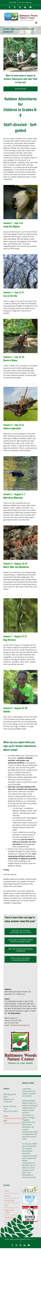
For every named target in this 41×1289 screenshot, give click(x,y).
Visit (6, 1205)
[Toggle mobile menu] (36, 23)
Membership (10, 1217)
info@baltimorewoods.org (19, 1025)
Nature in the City (10, 1223)
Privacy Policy (10, 1200)
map (22, 994)
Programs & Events (9, 1211)
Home (7, 1191)
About (7, 1196)
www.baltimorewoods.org (13, 1123)
